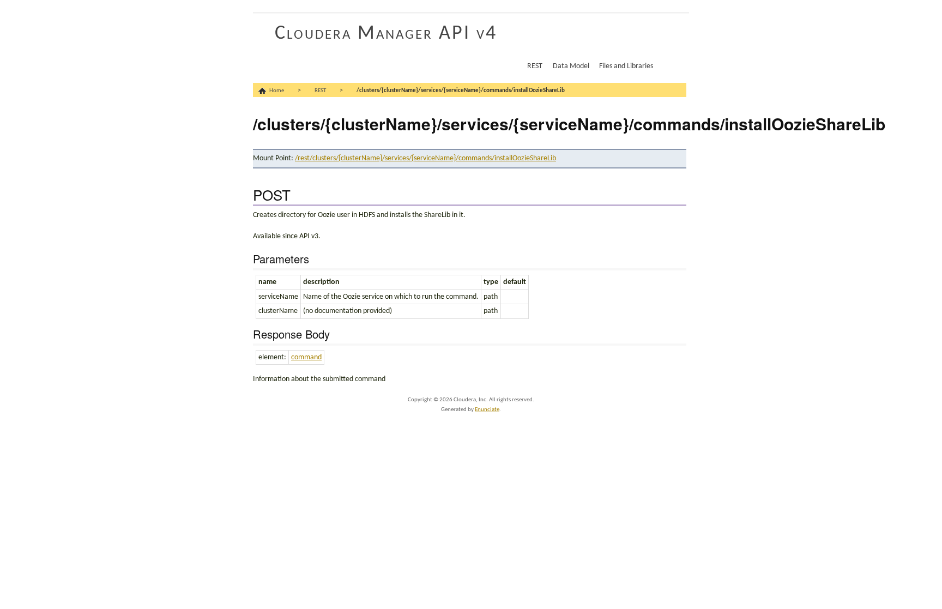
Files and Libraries (626, 66)
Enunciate (487, 410)
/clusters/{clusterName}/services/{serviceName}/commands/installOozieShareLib (461, 91)
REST (534, 66)
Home (276, 91)
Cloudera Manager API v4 (386, 34)
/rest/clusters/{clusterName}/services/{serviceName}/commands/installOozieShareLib (425, 158)
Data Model (571, 66)
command (306, 357)
